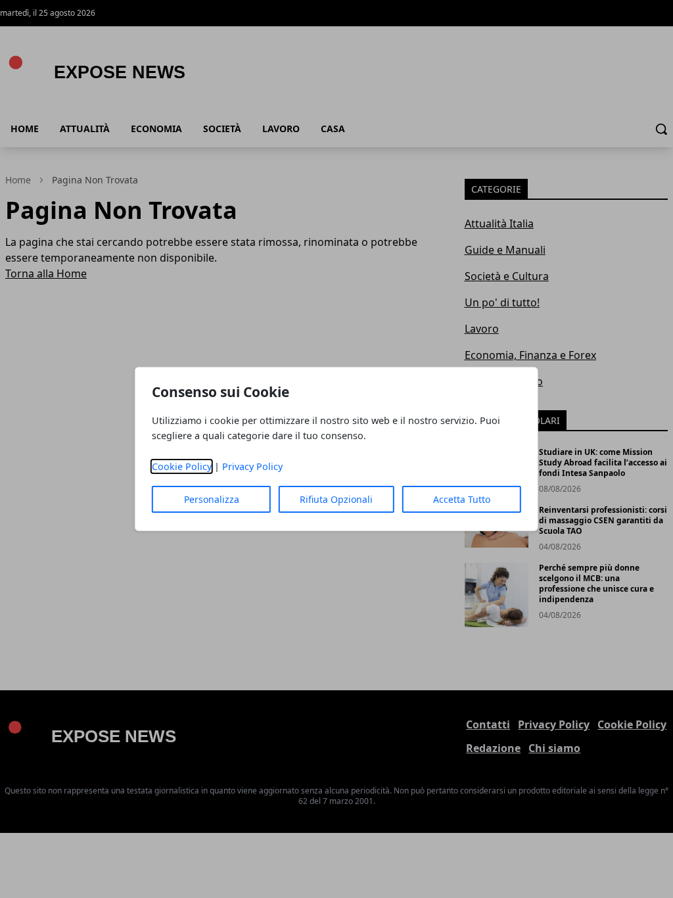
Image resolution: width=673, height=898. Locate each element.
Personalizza (211, 499)
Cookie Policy (182, 466)
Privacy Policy (252, 466)
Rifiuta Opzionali (336, 499)
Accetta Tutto (461, 499)
